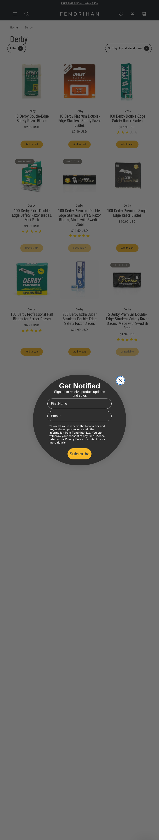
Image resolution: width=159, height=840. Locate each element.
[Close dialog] (120, 380)
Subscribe (79, 454)
